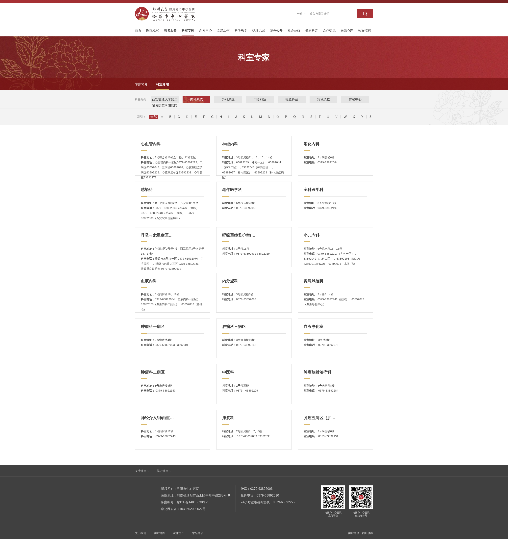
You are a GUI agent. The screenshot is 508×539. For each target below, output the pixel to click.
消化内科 (311, 144)
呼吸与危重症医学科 (159, 235)
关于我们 (140, 533)
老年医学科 (232, 189)
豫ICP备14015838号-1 (193, 502)
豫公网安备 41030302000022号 (183, 509)
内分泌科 (230, 281)
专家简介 (141, 84)
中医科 (228, 372)
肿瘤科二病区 (153, 372)
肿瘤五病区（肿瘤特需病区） (329, 418)
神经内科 (230, 144)
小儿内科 (311, 235)
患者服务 (170, 30)
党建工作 (223, 30)
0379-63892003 (261, 488)
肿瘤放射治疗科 (317, 372)
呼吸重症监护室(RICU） (243, 235)
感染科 (147, 189)
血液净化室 (313, 326)
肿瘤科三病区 (234, 326)
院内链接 (162, 470)
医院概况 (152, 30)
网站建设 (353, 533)
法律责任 (178, 533)
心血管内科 (151, 144)
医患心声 (347, 30)
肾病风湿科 (313, 281)
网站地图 (159, 533)
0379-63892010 (268, 495)
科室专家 (188, 30)
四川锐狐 (367, 533)
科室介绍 (162, 84)
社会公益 (294, 30)
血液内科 (149, 281)
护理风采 (258, 30)
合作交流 (329, 30)
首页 (138, 30)
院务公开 (276, 30)
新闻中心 (205, 30)
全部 (153, 116)
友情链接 (140, 470)
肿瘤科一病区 (153, 326)
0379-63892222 (284, 502)
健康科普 (311, 30)
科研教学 (241, 30)
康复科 (228, 418)
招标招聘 (364, 30)
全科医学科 (313, 189)
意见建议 (197, 533)
